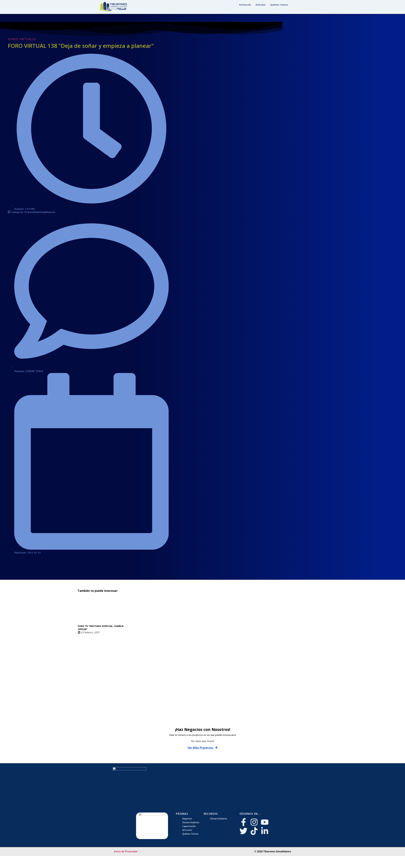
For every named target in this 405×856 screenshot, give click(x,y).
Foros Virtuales (22, 39)
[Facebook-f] (243, 822)
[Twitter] (243, 831)
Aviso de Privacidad (125, 851)
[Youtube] (265, 822)
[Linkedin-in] (265, 831)
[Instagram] (254, 822)
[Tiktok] (254, 831)
